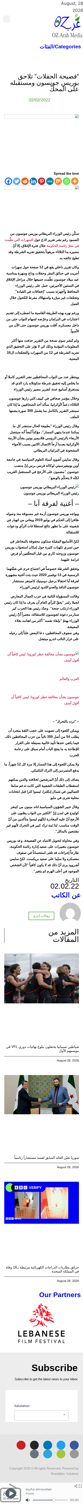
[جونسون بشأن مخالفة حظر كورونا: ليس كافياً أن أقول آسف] (41, 660)
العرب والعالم (69, 679)
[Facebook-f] (74, 1445)
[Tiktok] (34, 1454)
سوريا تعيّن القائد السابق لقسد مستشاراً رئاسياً (46, 1157)
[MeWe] (50, 181)
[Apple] (74, 1454)
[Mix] (58, 181)
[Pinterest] (41, 181)
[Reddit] (25, 181)
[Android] (61, 1454)
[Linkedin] (33, 181)
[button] (47, 19)
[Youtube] (21, 1445)
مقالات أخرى (41, 916)
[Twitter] (16, 181)
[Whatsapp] (66, 181)
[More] (75, 181)
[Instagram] (34, 1445)
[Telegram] (47, 1454)
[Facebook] (8, 181)
